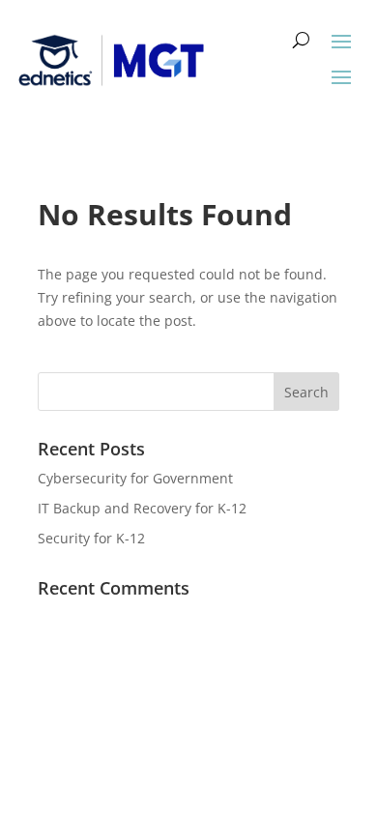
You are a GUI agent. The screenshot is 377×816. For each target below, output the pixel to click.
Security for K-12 (91, 538)
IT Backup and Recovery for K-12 (142, 508)
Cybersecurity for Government (135, 478)
